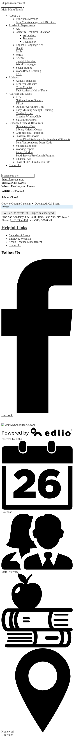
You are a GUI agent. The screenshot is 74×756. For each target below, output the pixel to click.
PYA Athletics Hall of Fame (31, 90)
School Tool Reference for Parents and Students (43, 139)
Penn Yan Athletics (26, 83)
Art (18, 28)
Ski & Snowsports (26, 119)
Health (19, 48)
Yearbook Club (24, 113)
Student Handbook (26, 145)
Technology (29, 41)
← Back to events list (16, 212)
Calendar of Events (19, 235)
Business (28, 38)
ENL (19, 74)
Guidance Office (25, 126)
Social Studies (24, 67)
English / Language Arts (29, 44)
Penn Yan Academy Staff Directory (36, 22)
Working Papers (25, 149)
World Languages (26, 64)
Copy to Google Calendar (16, 203)
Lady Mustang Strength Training (34, 109)
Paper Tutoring (24, 152)
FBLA (19, 103)
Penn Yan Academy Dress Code (34, 142)
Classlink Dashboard (27, 136)
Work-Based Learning (28, 70)
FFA (18, 96)
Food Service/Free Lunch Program (35, 155)
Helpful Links (14, 227)
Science (20, 57)
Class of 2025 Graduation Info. (33, 162)
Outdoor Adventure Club (30, 106)
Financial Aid (23, 158)
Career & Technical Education (33, 31)
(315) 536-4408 (19, 220)
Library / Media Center (29, 129)
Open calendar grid (43, 212)
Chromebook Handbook (29, 132)
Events (5, 206)
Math (19, 51)
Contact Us (15, 245)
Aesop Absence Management (25, 241)
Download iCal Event (47, 203)
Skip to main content (13, 3)
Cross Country (24, 87)
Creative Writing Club (28, 116)
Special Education (26, 61)
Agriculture (29, 35)
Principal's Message (27, 18)
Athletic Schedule (26, 80)
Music (19, 54)
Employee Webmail (20, 238)
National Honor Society (29, 100)
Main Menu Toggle (12, 9)
